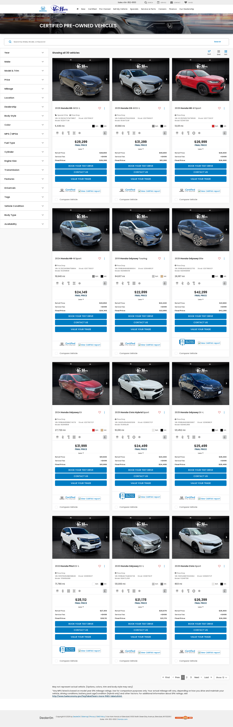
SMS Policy (101, 717)
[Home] (77, 9)
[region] (81, 157)
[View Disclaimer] (79, 133)
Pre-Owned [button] (104, 9)
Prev (177, 677)
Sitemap (85, 717)
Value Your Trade (81, 179)
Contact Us (81, 172)
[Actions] (104, 108)
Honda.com (123, 719)
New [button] (83, 9)
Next (197, 677)
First (167, 677)
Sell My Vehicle (120, 9)
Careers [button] (162, 9)
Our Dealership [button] (186, 9)
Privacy (93, 717)
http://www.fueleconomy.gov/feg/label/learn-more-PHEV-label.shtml (87, 696)
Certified (92, 9)
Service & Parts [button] (148, 9)
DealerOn (76, 717)
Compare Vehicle (69, 199)
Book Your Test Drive (80, 165)
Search (217, 41)
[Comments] (105, 133)
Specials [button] (134, 9)
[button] (106, 79)
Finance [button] (173, 9)
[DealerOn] (46, 717)
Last (207, 677)
